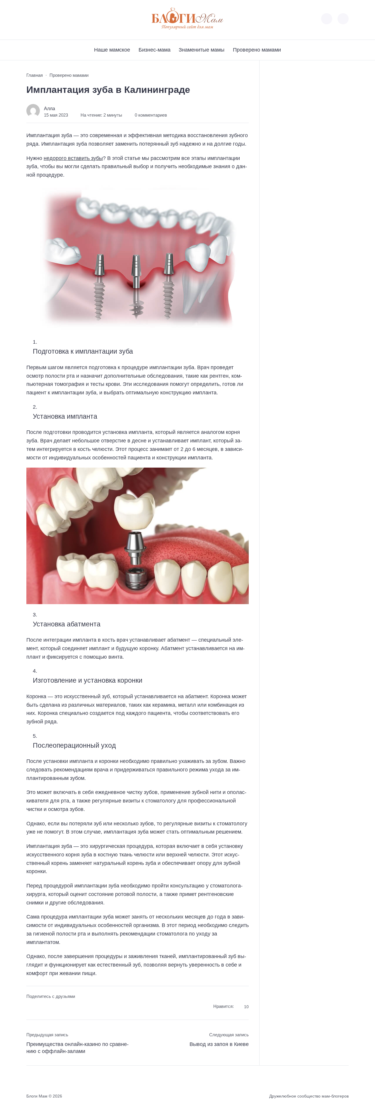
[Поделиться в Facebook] (30, 1007)
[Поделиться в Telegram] (42, 1007)
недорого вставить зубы (73, 158)
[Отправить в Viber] (53, 1007)
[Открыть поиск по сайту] (343, 18)
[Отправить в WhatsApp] (63, 1007)
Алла (49, 108)
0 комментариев (151, 115)
